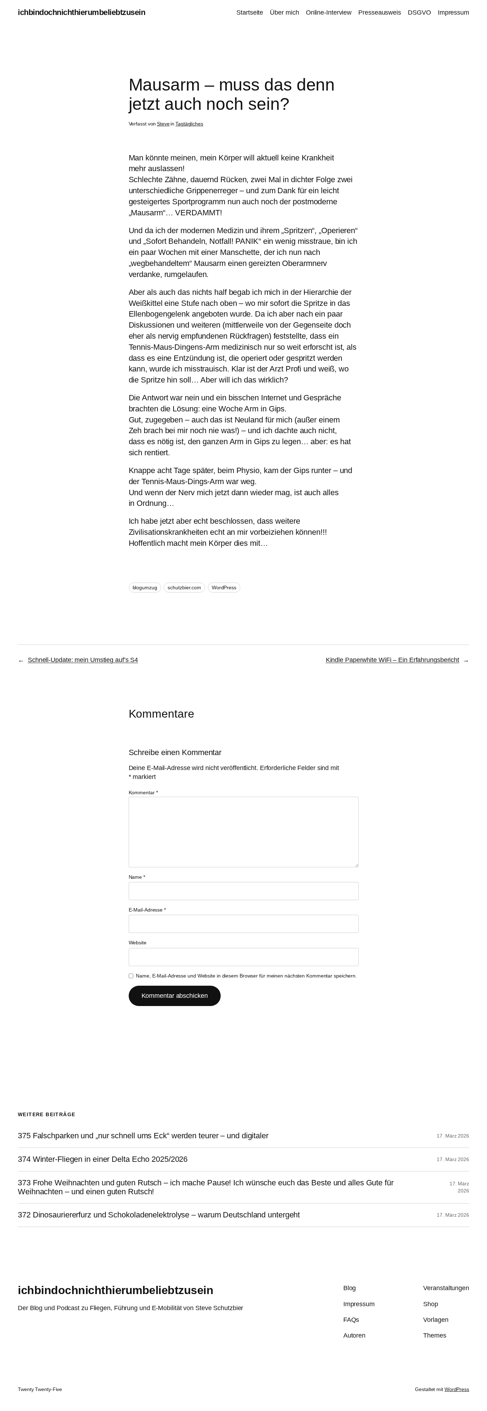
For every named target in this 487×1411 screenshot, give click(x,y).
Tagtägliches (189, 124)
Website (138, 942)
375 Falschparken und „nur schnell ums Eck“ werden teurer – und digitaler (143, 1136)
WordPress (224, 587)
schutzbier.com (184, 587)
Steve (163, 124)
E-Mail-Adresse (147, 910)
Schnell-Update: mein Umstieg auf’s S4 (83, 659)
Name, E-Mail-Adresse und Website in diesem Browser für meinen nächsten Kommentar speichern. (246, 976)
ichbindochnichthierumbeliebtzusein (81, 12)
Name (137, 877)
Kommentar (143, 792)
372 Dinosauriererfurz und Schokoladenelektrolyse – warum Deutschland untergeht (159, 1215)
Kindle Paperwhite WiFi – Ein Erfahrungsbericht (392, 659)
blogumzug (145, 587)
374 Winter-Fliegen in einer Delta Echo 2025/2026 (103, 1159)
